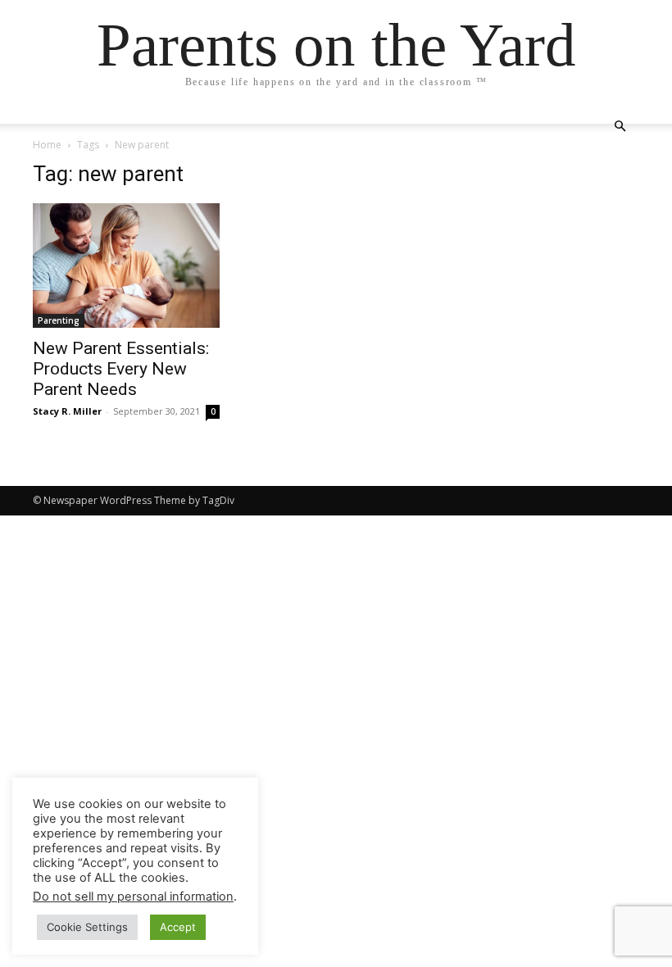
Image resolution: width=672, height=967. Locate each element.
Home (47, 145)
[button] (619, 126)
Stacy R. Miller (67, 411)
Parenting (58, 320)
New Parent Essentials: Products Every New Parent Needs (121, 368)
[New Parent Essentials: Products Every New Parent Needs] (126, 265)
